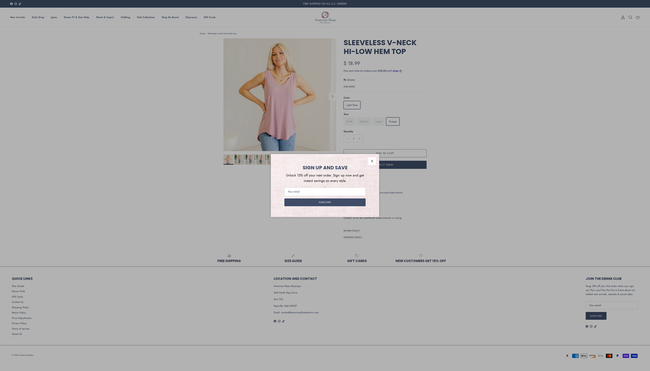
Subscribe (325, 202)
